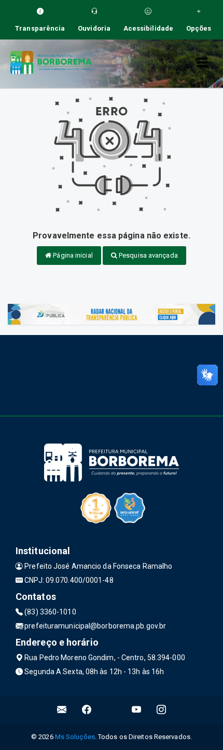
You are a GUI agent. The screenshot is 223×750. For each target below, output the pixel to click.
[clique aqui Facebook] (87, 710)
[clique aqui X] (112, 710)
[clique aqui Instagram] (161, 710)
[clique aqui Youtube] (137, 710)
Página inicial (72, 255)
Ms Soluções (75, 737)
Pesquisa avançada (147, 255)
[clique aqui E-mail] (62, 710)
